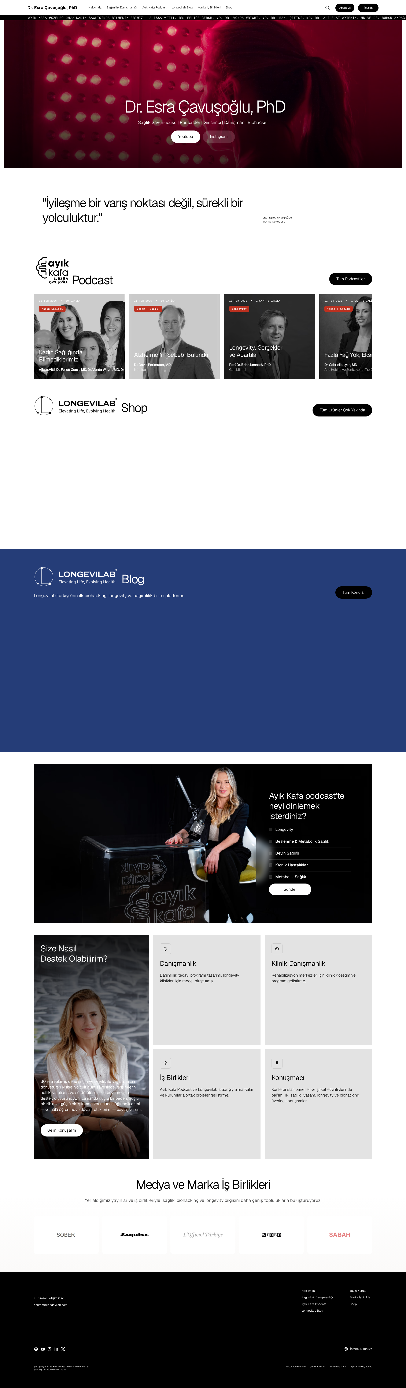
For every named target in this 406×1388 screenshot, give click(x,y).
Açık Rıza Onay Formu (361, 1366)
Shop (353, 1304)
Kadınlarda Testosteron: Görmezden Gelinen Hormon (189, 701)
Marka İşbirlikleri (361, 1297)
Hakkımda (308, 1291)
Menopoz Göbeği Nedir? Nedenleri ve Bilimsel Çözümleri (308, 701)
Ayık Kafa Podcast (314, 1304)
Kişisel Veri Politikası (296, 1366)
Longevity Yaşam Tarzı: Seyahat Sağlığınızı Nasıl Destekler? (79, 701)
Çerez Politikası (317, 1366)
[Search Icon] (327, 8)
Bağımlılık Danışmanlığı (317, 1297)
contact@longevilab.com (50, 1305)
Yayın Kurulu (358, 1291)
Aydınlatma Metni (337, 1366)
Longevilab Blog (312, 1310)
